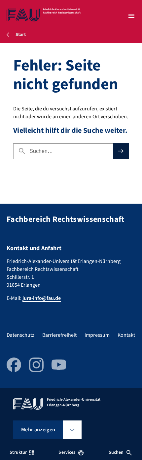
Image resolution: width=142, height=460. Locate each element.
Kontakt (126, 335)
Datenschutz (20, 335)
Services (66, 452)
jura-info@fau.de (41, 298)
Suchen (116, 452)
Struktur (18, 452)
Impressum (97, 335)
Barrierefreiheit (59, 335)
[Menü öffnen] (131, 16)
